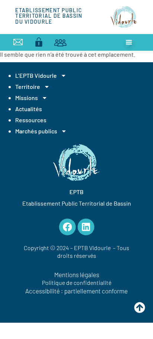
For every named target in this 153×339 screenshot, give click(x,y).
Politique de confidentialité (76, 282)
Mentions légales (76, 274)
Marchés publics (36, 130)
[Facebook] (67, 227)
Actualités (28, 108)
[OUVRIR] (129, 42)
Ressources (30, 119)
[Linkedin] (86, 227)
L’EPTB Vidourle (36, 75)
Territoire (27, 86)
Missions (26, 97)
